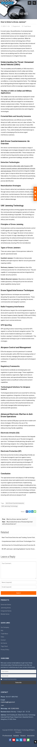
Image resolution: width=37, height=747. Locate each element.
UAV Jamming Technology (9, 506)
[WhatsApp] (28, 740)
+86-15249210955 (13, 708)
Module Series (5, 614)
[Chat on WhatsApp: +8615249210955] (35, 192)
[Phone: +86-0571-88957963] (35, 188)
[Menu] (29, 3)
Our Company (5, 627)
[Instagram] (24, 740)
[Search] (34, 3)
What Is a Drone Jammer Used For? (17, 519)
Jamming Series (6, 608)
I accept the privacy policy (9, 679)
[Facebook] (10, 740)
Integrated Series (6, 611)
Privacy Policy (5, 649)
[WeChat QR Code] (35, 195)
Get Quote (4, 643)
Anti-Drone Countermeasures (15, 503)
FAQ (2, 630)
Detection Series (6, 604)
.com (2, 705)
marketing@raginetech (8, 702)
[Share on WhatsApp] (35, 512)
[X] (21, 740)
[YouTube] (13, 740)
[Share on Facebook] (27, 512)
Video (2, 637)
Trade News (18, 14)
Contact (3, 640)
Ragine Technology (23, 730)
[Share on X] (29, 512)
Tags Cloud (4, 646)
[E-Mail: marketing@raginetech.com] (35, 199)
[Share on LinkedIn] (32, 512)
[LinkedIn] (17, 740)
